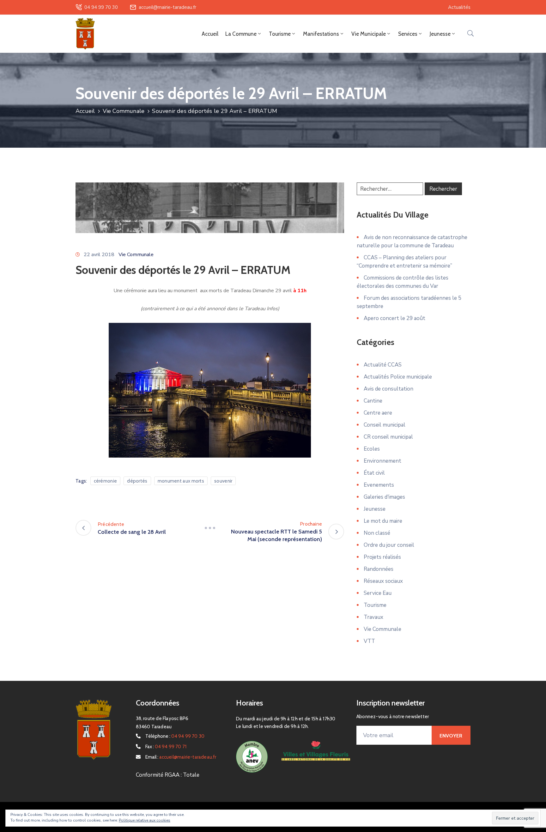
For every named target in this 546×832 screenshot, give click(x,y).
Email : (180, 757)
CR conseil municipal (388, 437)
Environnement (382, 461)
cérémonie (105, 481)
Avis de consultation (388, 388)
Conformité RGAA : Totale (167, 775)
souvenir (223, 481)
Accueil (210, 34)
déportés (137, 481)
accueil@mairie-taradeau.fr (167, 7)
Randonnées (378, 569)
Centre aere (378, 412)
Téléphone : (175, 736)
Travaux (373, 617)
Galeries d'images (384, 497)
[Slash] (210, 528)
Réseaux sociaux (383, 581)
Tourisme (375, 605)
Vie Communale (124, 111)
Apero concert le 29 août (394, 318)
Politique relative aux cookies (144, 820)
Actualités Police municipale (398, 376)
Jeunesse (374, 509)
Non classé (377, 533)
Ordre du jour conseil (389, 545)
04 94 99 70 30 (101, 7)
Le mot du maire (383, 521)
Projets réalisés (382, 557)
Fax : (166, 746)
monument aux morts (181, 481)
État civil (374, 473)
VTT (369, 641)
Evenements (379, 485)
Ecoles (372, 449)
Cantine (373, 400)
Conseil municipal (384, 424)
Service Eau (377, 593)
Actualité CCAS (383, 364)
